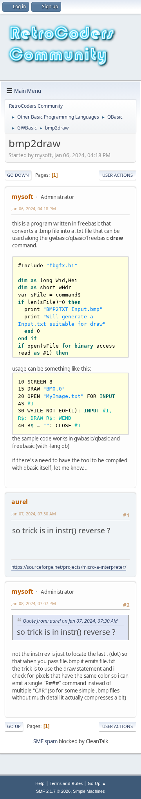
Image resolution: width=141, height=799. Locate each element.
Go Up (14, 726)
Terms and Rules (66, 783)
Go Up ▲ (97, 783)
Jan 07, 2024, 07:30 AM (33, 514)
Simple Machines (89, 791)
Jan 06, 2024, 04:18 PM (33, 208)
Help (40, 783)
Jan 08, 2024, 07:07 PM (33, 603)
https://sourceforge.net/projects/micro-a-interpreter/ (68, 567)
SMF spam (45, 741)
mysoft (22, 196)
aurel (19, 501)
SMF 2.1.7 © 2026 (53, 791)
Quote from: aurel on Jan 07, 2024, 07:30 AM (70, 621)
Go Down (18, 175)
